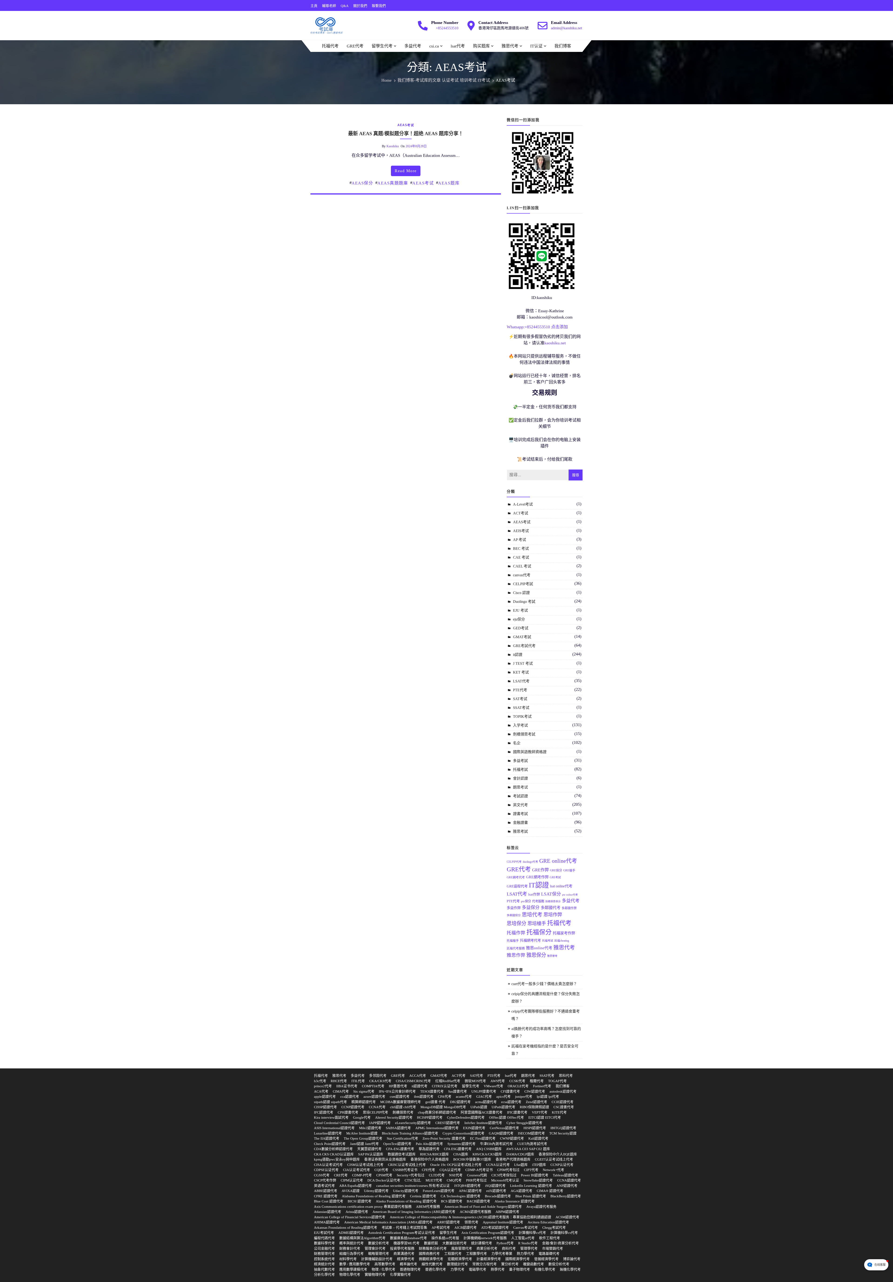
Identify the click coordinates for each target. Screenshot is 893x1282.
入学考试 (520, 725)
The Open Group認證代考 (363, 1138)
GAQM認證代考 (501, 1133)
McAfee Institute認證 (361, 1133)
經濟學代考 (405, 1259)
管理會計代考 (375, 1248)
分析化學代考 (324, 1274)
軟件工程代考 (549, 1238)
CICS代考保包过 (503, 1175)
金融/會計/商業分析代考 (560, 1243)
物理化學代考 (349, 1274)
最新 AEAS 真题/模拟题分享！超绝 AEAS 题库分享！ (405, 133)
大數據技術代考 (454, 1243)
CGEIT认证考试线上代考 (554, 1159)
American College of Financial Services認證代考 (349, 1217)
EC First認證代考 (483, 1138)
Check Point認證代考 (330, 1144)
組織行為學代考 (351, 1253)
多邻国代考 (378, 1075)
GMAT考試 (522, 637)
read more (406, 170)
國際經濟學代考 (517, 1259)
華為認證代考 (429, 1149)
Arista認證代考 (357, 1212)
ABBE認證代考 (325, 1191)
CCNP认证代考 (561, 1165)
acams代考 (464, 1096)
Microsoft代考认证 (505, 1180)
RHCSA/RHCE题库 (434, 1154)
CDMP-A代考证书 (479, 1170)
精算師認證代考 (363, 1102)
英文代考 (520, 805)
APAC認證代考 (470, 1191)
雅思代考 (510, 46)
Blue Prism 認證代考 (530, 1196)
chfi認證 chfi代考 (403, 1107)
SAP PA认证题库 (370, 1154)
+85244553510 (447, 28)
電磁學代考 (477, 1269)
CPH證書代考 (348, 1112)
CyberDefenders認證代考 (466, 1117)
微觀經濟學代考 (431, 1259)
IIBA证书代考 (346, 1086)
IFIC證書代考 (517, 1112)
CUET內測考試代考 (532, 1144)
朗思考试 (520, 787)
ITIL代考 (358, 1081)
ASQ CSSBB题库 (489, 1149)
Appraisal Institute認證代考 (503, 1222)
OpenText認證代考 (397, 1144)
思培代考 (532, 914)
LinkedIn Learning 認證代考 (531, 1186)
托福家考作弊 (564, 933)
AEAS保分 (362, 183)
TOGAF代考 (557, 1081)
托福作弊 (516, 932)
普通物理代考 (410, 1269)
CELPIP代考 (514, 861)
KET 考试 (521, 672)
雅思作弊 (516, 955)
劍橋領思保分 (553, 901)
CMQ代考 (454, 1180)
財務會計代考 (349, 1248)
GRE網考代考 (516, 877)
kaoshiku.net (555, 343)
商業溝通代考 (403, 1253)
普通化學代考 (435, 1269)
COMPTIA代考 (373, 1086)
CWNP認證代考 (512, 1138)
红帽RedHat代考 (447, 1081)
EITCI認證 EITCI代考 (544, 1117)
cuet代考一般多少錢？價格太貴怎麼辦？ (544, 984)
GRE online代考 (558, 861)
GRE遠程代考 (517, 886)
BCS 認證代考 (451, 1201)
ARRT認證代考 (448, 1222)
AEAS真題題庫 (392, 183)
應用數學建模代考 (353, 1269)
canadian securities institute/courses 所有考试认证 (413, 1186)
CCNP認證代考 (352, 1107)
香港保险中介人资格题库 (429, 1159)
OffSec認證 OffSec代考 (506, 1117)
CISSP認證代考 (325, 1107)
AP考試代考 (441, 1227)
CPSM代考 (384, 1175)
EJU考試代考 (324, 1233)
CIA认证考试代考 (356, 1170)
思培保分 (516, 923)
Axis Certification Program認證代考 (487, 1233)
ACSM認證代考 (567, 1217)
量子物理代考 (519, 1269)
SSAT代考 (547, 1075)
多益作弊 (514, 908)
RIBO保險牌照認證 (534, 1107)
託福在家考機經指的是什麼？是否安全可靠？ (544, 1050)
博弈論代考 (571, 1259)
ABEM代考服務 (428, 1206)
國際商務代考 (429, 1253)
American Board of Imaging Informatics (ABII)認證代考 (414, 1212)
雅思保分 (536, 955)
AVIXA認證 (351, 1191)
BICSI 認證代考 (359, 1201)
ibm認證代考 (423, 1096)
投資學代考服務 (402, 1248)
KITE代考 (559, 1112)
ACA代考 (321, 1091)
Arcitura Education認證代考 (548, 1222)
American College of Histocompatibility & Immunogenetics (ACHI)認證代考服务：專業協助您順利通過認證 (470, 1217)
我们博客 (562, 46)
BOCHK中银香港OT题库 (472, 1159)
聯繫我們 (379, 6)
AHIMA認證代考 (327, 1222)
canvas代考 (521, 575)
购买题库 (481, 46)
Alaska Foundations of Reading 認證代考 (406, 1201)
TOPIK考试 (522, 716)
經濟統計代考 (324, 1264)
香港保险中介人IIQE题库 (558, 1154)
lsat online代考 (561, 886)
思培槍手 (536, 923)
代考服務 (538, 901)
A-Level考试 (523, 504)
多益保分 (531, 907)
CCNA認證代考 (569, 1180)
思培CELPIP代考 (375, 1112)
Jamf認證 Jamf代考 (364, 1144)
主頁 (313, 6)
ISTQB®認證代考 (467, 1186)
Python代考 (505, 1243)
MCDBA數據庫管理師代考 (400, 1102)
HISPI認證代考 (534, 1128)
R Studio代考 (528, 1243)
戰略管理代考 (378, 1253)
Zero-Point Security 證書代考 (444, 1138)
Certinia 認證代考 (423, 1196)
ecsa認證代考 (511, 1102)
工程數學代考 (476, 1253)
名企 (516, 743)
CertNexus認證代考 (504, 1128)
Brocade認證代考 (498, 1196)
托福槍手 (513, 940)
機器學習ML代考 (406, 1243)
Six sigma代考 (363, 1091)
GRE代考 (355, 46)
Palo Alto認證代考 (429, 1144)
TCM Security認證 (562, 1133)
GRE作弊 (540, 870)
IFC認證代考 (323, 1112)
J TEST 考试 (523, 663)
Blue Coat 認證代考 (328, 1201)
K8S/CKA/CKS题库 (487, 1154)
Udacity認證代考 (405, 1191)
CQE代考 (381, 1170)
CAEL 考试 (522, 566)
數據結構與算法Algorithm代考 (362, 1238)
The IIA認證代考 (326, 1138)
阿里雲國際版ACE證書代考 (482, 1112)
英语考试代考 (324, 1186)
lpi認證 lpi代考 (548, 1096)
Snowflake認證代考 (538, 1180)
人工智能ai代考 (523, 1238)
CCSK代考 (517, 1081)
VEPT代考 (539, 1112)
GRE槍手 (569, 870)
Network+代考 (553, 1170)
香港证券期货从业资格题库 (385, 1159)
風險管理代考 (461, 1248)
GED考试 (520, 628)
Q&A (345, 6)
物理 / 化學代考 (383, 1269)
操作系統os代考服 (445, 1238)
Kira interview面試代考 (331, 1117)
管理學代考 (529, 1248)
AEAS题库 (449, 183)
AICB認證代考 (465, 1227)
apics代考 (503, 1096)
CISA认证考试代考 (328, 1165)
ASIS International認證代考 (334, 1128)
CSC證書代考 (563, 1107)
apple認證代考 (325, 1096)
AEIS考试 (521, 531)
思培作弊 (552, 914)
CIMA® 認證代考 (550, 1191)
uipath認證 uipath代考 (330, 1102)
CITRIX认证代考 (444, 1086)
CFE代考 (428, 1170)
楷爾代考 (537, 1081)
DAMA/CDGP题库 (520, 1154)
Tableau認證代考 (565, 1175)
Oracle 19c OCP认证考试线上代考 (456, 1165)
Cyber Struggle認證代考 (524, 1123)
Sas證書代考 (457, 1091)
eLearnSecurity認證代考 (413, 1123)
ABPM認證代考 (507, 1212)
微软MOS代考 (475, 1081)
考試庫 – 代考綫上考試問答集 (404, 1227)
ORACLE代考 (518, 1086)
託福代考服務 (516, 948)
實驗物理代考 (375, 1274)
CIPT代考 (531, 1170)
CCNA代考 (377, 1107)
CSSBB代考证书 (405, 1170)
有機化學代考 (544, 1269)
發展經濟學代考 (546, 1259)
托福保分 (539, 932)
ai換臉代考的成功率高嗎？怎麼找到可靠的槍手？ (546, 1032)
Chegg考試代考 (554, 1227)
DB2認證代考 (460, 1102)
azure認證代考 (374, 1096)
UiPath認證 (478, 1107)
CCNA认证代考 (498, 1165)
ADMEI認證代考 (351, 1233)
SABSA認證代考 (398, 1128)
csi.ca (434, 46)
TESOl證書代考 (432, 1091)
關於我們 (360, 6)
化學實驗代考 (400, 1274)
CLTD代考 (437, 1175)
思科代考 (566, 1075)
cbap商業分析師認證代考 (437, 1112)
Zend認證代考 (536, 1102)
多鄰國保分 (514, 915)
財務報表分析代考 (433, 1248)
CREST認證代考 (447, 1123)
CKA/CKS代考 (380, 1081)
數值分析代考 (558, 1264)
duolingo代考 (530, 861)
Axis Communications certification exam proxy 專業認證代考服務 (363, 1206)
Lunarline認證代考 (328, 1133)
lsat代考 (458, 46)
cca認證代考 (349, 1096)
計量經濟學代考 (488, 1259)
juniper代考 (523, 1096)
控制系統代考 (324, 1259)
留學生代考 (382, 46)
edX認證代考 (496, 1191)
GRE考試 (555, 877)
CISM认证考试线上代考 (365, 1165)
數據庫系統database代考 (408, 1238)
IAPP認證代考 (380, 1123)
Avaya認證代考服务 (541, 1206)
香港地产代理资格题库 (513, 1159)
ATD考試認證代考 (495, 1227)
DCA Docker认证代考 (383, 1180)
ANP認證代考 (566, 1186)
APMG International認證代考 (437, 1128)
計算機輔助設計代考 (377, 1259)
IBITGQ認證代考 (563, 1128)
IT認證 (539, 885)
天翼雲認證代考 (369, 1149)
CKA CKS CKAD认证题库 (334, 1154)
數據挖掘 (431, 1243)
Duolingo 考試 (524, 602)
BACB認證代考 (478, 1201)
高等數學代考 (384, 1264)
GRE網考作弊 (537, 877)
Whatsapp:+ (517, 327)
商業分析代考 (486, 1248)
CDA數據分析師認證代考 (333, 1149)
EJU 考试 (520, 610)
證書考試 (520, 814)
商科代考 (509, 1248)
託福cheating (561, 940)
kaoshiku (393, 146)
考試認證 (520, 796)
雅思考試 (520, 831)
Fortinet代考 (542, 1086)
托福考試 (520, 770)
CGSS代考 (322, 1175)
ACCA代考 (417, 1075)
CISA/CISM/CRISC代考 (413, 1081)
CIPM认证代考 (352, 1180)
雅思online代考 (539, 948)
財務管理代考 (324, 1253)
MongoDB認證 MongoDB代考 (443, 1107)
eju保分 (519, 619)
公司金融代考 (324, 1248)
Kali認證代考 (538, 1138)
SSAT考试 (521, 708)
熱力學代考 (525, 1253)
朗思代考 (528, 1075)
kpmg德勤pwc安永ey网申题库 (337, 1159)
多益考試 (520, 761)
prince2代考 (323, 1086)
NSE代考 (456, 1175)
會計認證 (520, 778)
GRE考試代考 (524, 646)
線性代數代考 (432, 1264)
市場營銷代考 (552, 1248)
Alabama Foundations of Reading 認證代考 (374, 1196)
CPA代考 (444, 1096)
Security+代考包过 (410, 1175)
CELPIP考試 (523, 584)
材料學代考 (348, 1259)
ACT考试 (520, 513)
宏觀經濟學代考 (460, 1259)
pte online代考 (570, 894)
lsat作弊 (534, 894)
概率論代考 (408, 1264)
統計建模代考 (481, 1243)
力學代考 (457, 1269)
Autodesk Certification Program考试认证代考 (401, 1233)
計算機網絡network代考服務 (485, 1238)
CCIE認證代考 (562, 1102)
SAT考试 (520, 699)
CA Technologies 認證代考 (460, 1196)
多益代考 (412, 46)
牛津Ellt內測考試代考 (496, 1144)
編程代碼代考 (324, 1238)
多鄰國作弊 (569, 908)
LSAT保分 (551, 894)
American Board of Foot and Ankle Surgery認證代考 (483, 1206)
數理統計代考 (457, 1264)
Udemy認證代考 (376, 1191)
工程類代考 (453, 1253)
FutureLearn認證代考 (438, 1191)
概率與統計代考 (351, 1243)
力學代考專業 (501, 1253)
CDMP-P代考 (362, 1175)
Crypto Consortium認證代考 (463, 1133)
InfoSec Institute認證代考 (483, 1123)
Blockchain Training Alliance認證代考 (410, 1133)
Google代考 (362, 1117)
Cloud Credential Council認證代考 (339, 1123)
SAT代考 (476, 1075)
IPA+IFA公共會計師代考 (397, 1091)
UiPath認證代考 (503, 1107)
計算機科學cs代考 (532, 1233)
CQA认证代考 (450, 1170)
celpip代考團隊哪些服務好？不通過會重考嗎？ (545, 1015)
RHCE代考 (339, 1081)
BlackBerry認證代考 (565, 1196)
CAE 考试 (521, 557)
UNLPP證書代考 (483, 1091)
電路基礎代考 (549, 1253)
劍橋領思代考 (403, 1112)
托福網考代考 (530, 940)
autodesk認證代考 (563, 1091)
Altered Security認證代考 (394, 1117)
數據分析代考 (378, 1243)
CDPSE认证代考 (326, 1170)
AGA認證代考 (521, 1191)
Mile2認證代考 (370, 1128)
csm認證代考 (400, 1096)
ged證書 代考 (435, 1102)
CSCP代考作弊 (325, 1180)
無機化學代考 (570, 1269)
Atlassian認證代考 (327, 1212)
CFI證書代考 (510, 1091)
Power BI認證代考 (534, 1175)
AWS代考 (497, 1081)
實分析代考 (510, 1264)
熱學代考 (498, 1269)
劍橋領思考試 (524, 734)
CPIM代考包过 (508, 1170)
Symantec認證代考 (461, 1144)
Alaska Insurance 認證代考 (515, 1201)
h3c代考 (320, 1081)
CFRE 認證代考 (325, 1196)
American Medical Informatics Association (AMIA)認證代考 (388, 1222)
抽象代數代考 (324, 1269)
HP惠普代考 (398, 1086)
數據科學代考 (324, 1243)
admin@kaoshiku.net (566, 28)
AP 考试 (519, 540)
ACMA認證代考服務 (475, 1212)
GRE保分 (556, 870)
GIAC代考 (484, 1096)
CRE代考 (341, 1175)
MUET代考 (434, 1180)
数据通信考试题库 (402, 1154)
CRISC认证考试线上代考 (407, 1165)
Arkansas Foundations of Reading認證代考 (345, 1227)
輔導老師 (329, 6)
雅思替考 (552, 956)
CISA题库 (460, 1154)
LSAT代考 (521, 681)
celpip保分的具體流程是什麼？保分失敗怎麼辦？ (545, 997)
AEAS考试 (405, 125)
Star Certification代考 (402, 1138)
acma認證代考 (486, 1102)
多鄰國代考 (550, 908)
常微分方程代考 (484, 1264)
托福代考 (330, 46)
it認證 (517, 655)
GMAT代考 (438, 1075)
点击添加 (559, 327)
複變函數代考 (533, 1264)
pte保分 (526, 901)
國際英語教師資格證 (529, 752)
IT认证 (536, 46)
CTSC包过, (413, 1180)
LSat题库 (521, 1165)
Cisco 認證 (521, 593)
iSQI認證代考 (495, 1186)
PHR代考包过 (476, 1180)
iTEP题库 (539, 1165)
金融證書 (520, 823)
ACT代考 (459, 1075)
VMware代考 (493, 1086)
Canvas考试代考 (525, 1227)
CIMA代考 (341, 1091)
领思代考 (471, 1222)
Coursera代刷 (477, 1175)
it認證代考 (419, 1086)
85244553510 (538, 327)
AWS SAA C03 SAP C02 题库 (528, 1149)
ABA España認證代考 (355, 1186)
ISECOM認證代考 (531, 1133)
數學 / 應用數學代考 (354, 1264)
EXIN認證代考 (474, 1128)
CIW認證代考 (534, 1091)
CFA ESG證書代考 (458, 1149)
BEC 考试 (521, 548)
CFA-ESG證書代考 (400, 1149)
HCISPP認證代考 (430, 1117)
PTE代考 (520, 690)
